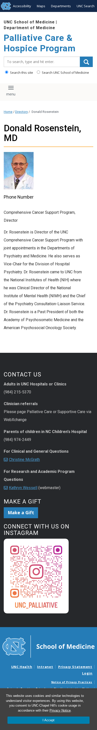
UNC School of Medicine (29, 22)
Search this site (21, 72)
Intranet (45, 666)
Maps (41, 6)
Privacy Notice (60, 710)
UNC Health (21, 666)
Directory (21, 112)
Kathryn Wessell (23, 487)
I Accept (48, 720)
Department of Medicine (29, 27)
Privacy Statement (75, 666)
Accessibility (22, 6)
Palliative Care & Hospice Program (40, 43)
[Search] (86, 62)
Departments (61, 6)
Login (87, 673)
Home (8, 112)
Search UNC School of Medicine (65, 72)
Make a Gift (21, 512)
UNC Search (86, 6)
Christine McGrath (24, 459)
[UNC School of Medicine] (48, 646)
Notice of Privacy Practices (71, 682)
